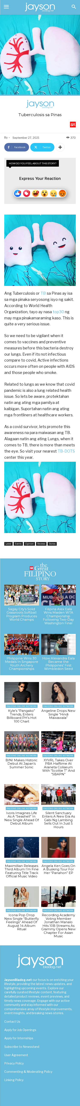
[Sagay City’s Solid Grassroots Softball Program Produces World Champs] (21, 595)
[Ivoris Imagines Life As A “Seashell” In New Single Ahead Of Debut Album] (21, 794)
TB (43, 293)
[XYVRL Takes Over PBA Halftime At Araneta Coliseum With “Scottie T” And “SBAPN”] (58, 741)
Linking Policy (13, 1080)
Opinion (29, 543)
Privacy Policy (14, 1063)
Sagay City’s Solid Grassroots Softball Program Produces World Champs (21, 614)
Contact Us (12, 1021)
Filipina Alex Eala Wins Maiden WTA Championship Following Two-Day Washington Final (58, 616)
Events (18, 543)
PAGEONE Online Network (22, 706)
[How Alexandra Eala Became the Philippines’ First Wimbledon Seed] (58, 644)
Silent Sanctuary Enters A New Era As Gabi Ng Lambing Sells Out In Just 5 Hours (58, 820)
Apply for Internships (18, 1038)
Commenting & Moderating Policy (28, 1071)
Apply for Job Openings (20, 1030)
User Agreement (16, 1055)
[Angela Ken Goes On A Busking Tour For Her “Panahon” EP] (58, 847)
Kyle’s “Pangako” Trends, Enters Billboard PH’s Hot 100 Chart (21, 716)
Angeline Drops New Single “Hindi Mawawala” (58, 714)
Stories (52, 543)
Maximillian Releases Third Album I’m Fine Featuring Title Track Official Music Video (22, 871)
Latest (8, 543)
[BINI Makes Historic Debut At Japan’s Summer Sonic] (21, 741)
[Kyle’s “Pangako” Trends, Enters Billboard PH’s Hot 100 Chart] (21, 692)
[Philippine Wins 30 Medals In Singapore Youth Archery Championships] (21, 644)
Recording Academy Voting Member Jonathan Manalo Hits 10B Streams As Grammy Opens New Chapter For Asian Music (58, 925)
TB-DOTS (66, 451)
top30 (58, 312)
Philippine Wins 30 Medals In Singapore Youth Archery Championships (21, 663)
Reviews (41, 543)
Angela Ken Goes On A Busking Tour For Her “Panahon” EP (58, 869)
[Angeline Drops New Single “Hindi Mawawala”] (58, 692)
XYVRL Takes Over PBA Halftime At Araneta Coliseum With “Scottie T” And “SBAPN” (58, 767)
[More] (60, 147)
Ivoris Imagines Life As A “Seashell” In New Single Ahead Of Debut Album (21, 818)
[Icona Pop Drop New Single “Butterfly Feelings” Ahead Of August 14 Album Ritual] (21, 896)
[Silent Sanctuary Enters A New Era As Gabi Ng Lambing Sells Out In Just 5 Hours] (58, 794)
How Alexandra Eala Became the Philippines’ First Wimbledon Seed (58, 663)
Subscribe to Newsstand (21, 1046)
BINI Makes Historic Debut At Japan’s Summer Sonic (22, 763)
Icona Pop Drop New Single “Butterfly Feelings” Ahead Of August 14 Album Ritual (21, 922)
